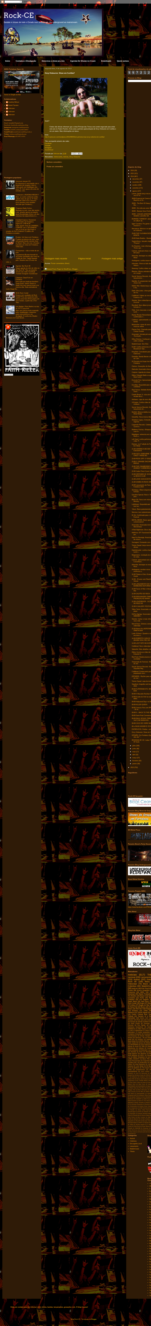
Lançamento (134, 1146)
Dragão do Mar (144, 1005)
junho (134, 748)
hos (149, 1131)
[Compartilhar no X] (77, 153)
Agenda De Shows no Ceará (82, 61)
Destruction (143, 1062)
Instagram (48, 148)
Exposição (133, 1113)
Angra (142, 1003)
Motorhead (138, 1030)
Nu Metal (130, 1124)
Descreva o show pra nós (53, 61)
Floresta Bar (136, 1115)
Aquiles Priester (136, 1097)
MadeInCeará (134, 1149)
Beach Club (144, 996)
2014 (132, 176)
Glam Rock (141, 1084)
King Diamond (140, 1064)
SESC (142, 1055)
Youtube (47, 145)
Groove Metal (145, 1115)
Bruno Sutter (140, 1075)
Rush (136, 1046)
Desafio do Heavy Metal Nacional (140, 1109)
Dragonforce (131, 1080)
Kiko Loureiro (141, 1117)
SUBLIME (137, 1128)
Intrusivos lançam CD (23, 181)
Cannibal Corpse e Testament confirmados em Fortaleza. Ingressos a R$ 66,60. (26, 221)
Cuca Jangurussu (133, 1108)
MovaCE (138, 1120)
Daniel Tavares (13, 105)
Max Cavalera (146, 1119)
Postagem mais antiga (112, 258)
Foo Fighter (141, 1025)
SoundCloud (49, 150)
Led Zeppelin (144, 999)
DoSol (139, 1111)
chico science (133, 1131)
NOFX (140, 1122)
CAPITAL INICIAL (143, 1041)
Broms (143, 1007)
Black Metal (132, 1041)
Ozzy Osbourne (74, 157)
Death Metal (132, 1001)
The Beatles (132, 996)
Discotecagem (132, 1111)
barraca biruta (146, 1130)
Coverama (131, 998)
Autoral (137, 979)
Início (7, 61)
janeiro (134, 763)
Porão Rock (137, 1126)
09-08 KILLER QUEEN (139, 704)
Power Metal (145, 1126)
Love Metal (139, 1066)
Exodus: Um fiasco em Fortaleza (27, 237)
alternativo (131, 1032)
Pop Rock (142, 1088)
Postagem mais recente (56, 258)
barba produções (144, 1032)
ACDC (142, 998)
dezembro (136, 179)
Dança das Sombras (142, 1078)
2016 (132, 170)
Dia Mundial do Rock (135, 1052)
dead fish (131, 1039)
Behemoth (144, 1073)
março (134, 758)
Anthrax (141, 1048)
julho (134, 746)
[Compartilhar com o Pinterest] (81, 153)
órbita (133, 1005)
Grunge (132, 1021)
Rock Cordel (132, 1003)
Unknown (11, 108)
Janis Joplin (132, 1043)
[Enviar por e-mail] (72, 153)
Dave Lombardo (133, 1050)
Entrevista (131, 992)
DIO (131, 1030)
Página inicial (84, 258)
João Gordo (131, 1117)
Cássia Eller (131, 1078)
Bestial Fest (131, 1075)
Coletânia (131, 999)
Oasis (147, 1030)
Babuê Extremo (132, 1100)
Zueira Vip (131, 1130)
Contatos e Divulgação (26, 61)
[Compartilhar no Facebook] (79, 153)
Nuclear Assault (140, 1124)
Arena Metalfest (146, 1097)
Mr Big (148, 1066)
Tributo (132, 1151)
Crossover (147, 1034)
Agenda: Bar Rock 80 (23, 266)
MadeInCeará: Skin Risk (140, 344)
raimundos (131, 1018)
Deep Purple (135, 1023)
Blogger (93, 1319)
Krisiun (130, 1037)
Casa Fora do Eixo (134, 1060)
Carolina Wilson (13, 102)
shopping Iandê (132, 1095)
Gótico (130, 1064)
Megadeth (131, 1120)
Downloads (106, 61)
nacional (131, 977)
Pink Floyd (145, 988)
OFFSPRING (134, 1044)
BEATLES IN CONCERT (135, 1099)
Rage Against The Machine (137, 1053)
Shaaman (145, 1128)
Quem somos (123, 61)
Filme (129, 1115)
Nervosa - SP (140, 1037)
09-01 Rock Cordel (22, 293)
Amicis (142, 1018)
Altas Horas (142, 1028)
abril (134, 755)
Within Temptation (139, 1057)
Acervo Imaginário (143, 990)
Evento (130, 990)
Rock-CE (19, 15)
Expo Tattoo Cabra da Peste (138, 1082)
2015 (132, 173)
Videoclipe (132, 984)
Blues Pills (146, 1059)
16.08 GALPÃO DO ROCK (141, 594)
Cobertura (132, 986)
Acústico (140, 1039)
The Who (140, 1091)
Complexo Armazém (134, 1034)
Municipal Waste (132, 1122)
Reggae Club (131, 1089)
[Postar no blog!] (74, 153)
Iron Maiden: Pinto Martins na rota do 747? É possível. (27, 307)
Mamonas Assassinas (135, 1027)
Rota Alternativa (142, 1089)
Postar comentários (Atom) (60, 263)
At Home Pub (132, 1007)
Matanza (131, 1012)
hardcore (135, 988)
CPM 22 (148, 1075)
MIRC (142, 992)
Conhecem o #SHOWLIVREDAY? (27, 195)
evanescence (140, 1069)
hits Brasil (131, 1093)
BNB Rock (147, 1099)
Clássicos (134, 1077)
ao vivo (138, 1130)
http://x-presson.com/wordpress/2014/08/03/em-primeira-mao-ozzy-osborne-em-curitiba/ (75, 137)
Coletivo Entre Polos (145, 1106)
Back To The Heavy (144, 1100)
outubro (135, 185)
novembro (136, 182)
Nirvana (130, 1020)
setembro (135, 188)
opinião (140, 1021)
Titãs (143, 1046)
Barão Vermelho (139, 1102)
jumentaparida (141, 1093)
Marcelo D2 (137, 1119)
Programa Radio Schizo (24, 208)
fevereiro (135, 761)
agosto (134, 191)
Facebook (48, 143)
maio (134, 752)
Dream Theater (145, 1036)
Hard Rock (145, 1001)
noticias (65, 157)
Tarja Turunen (132, 1091)
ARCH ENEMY (145, 1071)
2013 (132, 767)
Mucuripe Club (146, 1120)
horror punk (142, 1131)
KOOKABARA (141, 1086)
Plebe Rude (133, 1088)
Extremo (135, 1011)
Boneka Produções (137, 1104)
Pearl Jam (140, 1020)
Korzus (141, 1043)
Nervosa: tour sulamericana (141, 512)
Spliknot (136, 1068)
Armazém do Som (133, 1073)
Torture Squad (142, 1012)
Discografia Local (136, 1144)
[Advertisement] (83, 239)
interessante (58, 157)
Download (131, 994)
